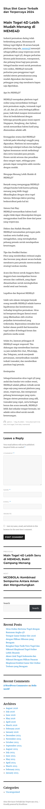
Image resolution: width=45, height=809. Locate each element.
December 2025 (13, 735)
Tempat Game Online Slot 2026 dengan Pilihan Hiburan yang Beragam (21, 639)
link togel (10, 424)
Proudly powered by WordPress (15, 804)
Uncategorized (13, 792)
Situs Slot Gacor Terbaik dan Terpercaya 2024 (20, 10)
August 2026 (12, 708)
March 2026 (11, 725)
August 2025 (12, 749)
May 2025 (10, 759)
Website (7, 514)
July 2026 (10, 711)
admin (9, 422)
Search (6, 603)
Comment (8, 453)
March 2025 (11, 766)
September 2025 (14, 745)
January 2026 (12, 732)
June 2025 (10, 756)
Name (6, 490)
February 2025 (13, 769)
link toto (18, 424)
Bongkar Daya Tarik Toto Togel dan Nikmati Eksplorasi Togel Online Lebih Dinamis (23, 649)
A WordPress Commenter (15, 685)
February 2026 (13, 728)
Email (7, 502)
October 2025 (12, 742)
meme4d (26, 48)
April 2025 (11, 762)
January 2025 (12, 773)
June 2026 (11, 715)
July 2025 (10, 752)
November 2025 (13, 739)
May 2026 (10, 718)
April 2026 (11, 722)
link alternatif (31, 422)
